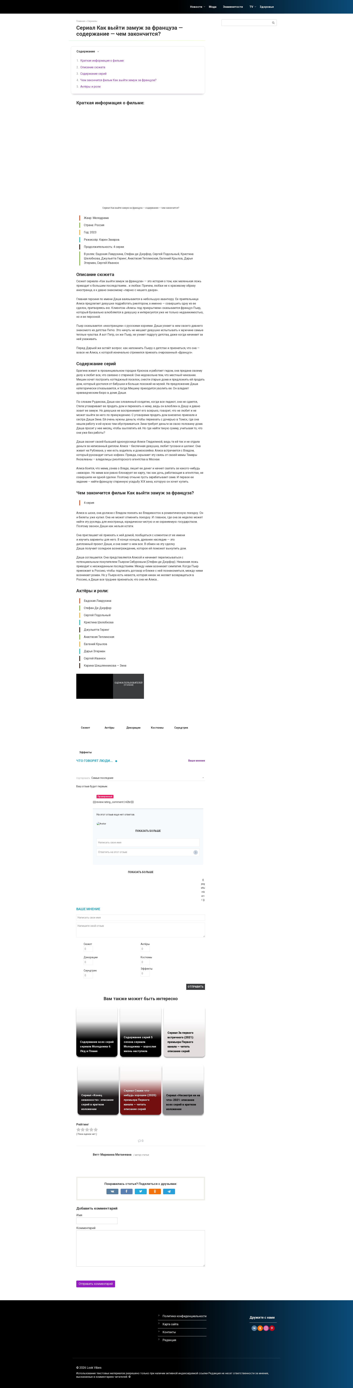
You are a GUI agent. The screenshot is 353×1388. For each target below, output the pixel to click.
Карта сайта (170, 1324)
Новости (196, 6)
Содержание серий (93, 73)
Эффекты (146, 968)
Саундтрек (90, 970)
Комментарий (85, 1228)
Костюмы (146, 957)
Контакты (169, 1332)
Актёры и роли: (90, 86)
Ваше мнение (196, 760)
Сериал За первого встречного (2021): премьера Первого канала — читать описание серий (180, 1042)
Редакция (169, 1340)
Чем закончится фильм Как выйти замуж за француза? (118, 80)
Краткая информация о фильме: (102, 60)
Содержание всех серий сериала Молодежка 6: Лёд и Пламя (97, 1046)
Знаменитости (233, 6)
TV (251, 6)
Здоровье (267, 6)
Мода (212, 6)
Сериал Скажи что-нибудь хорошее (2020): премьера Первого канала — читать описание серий (140, 1100)
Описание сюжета (92, 67)
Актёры (145, 944)
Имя (79, 1215)
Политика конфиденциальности (184, 1316)
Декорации (91, 957)
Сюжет (88, 944)
